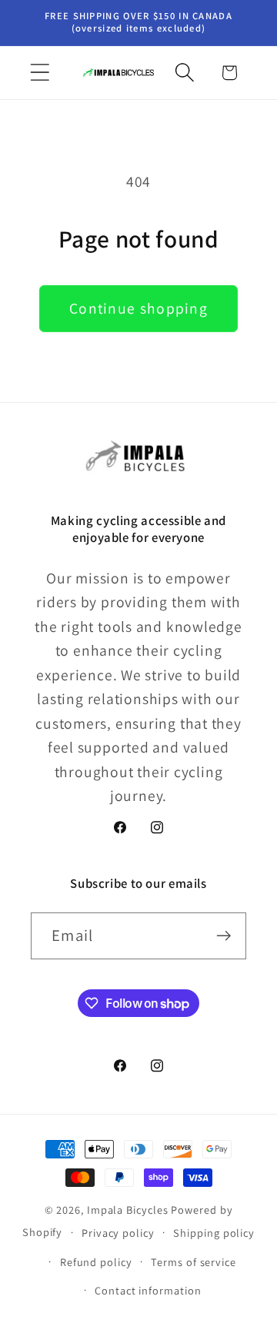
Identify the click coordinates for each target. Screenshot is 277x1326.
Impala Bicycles (128, 1209)
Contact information (148, 1290)
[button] (40, 73)
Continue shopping (138, 308)
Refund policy (96, 1262)
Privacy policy (118, 1232)
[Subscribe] (223, 935)
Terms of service (193, 1262)
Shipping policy (214, 1232)
